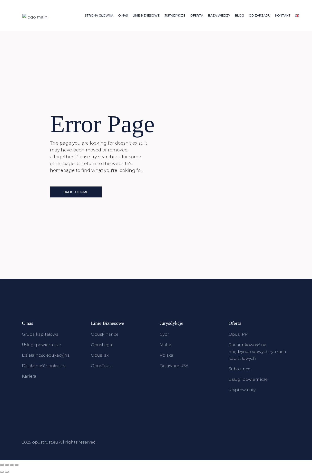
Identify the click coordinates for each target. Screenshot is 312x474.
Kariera (29, 376)
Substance (239, 369)
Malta (165, 345)
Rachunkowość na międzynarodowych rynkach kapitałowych (257, 352)
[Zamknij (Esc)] (17, 465)
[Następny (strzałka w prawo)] (7, 472)
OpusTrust (101, 365)
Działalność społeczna (44, 365)
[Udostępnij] (12, 465)
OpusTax (99, 355)
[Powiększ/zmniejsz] (2, 465)
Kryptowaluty (242, 390)
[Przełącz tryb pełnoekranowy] (7, 465)
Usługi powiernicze (41, 345)
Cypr (164, 334)
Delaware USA (174, 365)
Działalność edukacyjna (46, 355)
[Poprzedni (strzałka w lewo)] (2, 472)
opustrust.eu (45, 442)
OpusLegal (102, 345)
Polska (166, 355)
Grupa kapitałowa (40, 334)
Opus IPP (238, 334)
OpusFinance (104, 334)
